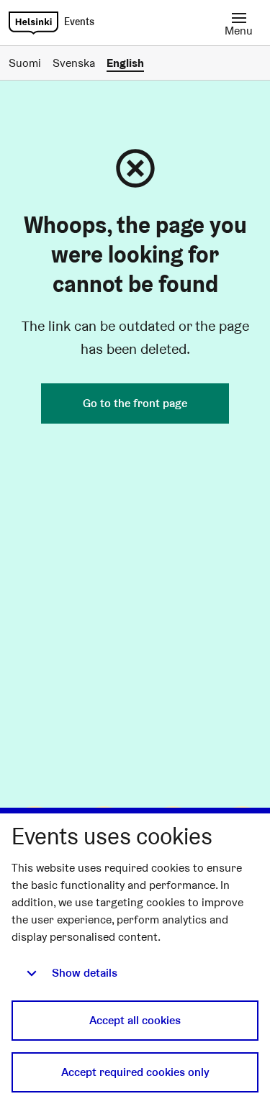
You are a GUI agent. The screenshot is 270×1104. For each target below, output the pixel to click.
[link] (33, 23)
